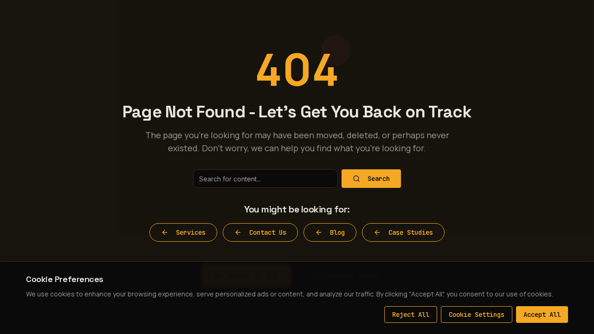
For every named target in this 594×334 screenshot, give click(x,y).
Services (191, 232)
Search (379, 178)
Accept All (542, 314)
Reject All (410, 314)
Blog (337, 232)
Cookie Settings (476, 314)
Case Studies (410, 232)
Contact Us (267, 232)
